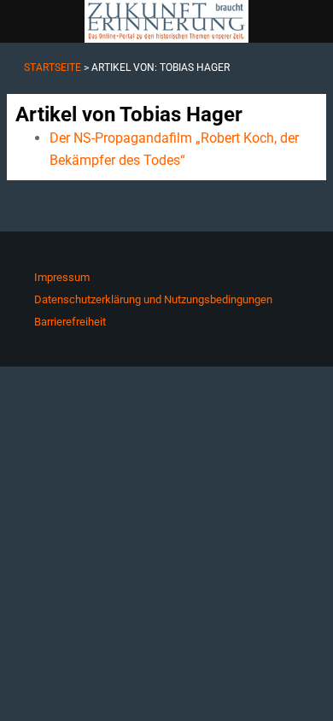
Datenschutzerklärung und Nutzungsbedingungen (153, 299)
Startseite (52, 67)
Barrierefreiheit (70, 321)
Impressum (62, 277)
